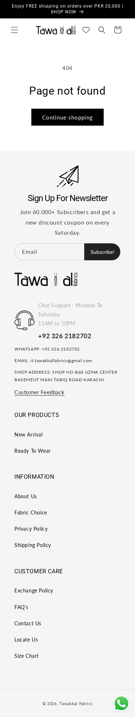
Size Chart (26, 656)
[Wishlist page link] (86, 30)
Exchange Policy (33, 590)
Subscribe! (102, 252)
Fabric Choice (30, 512)
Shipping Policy (32, 545)
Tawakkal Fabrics (76, 703)
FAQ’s (21, 607)
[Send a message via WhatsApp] (121, 703)
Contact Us (27, 623)
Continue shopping (67, 117)
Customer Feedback (39, 392)
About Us (25, 496)
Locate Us (26, 639)
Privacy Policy (31, 529)
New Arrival (28, 434)
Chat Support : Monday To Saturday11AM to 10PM (70, 314)
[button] (14, 30)
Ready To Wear (32, 451)
